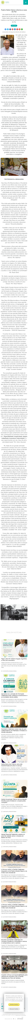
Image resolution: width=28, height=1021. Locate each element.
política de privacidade (17, 1000)
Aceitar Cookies (14, 1004)
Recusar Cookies (14, 1009)
